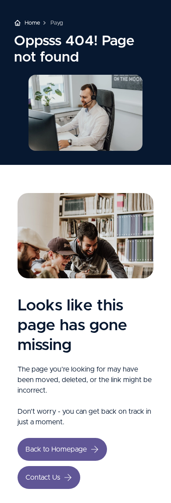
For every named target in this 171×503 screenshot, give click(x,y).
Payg (56, 23)
